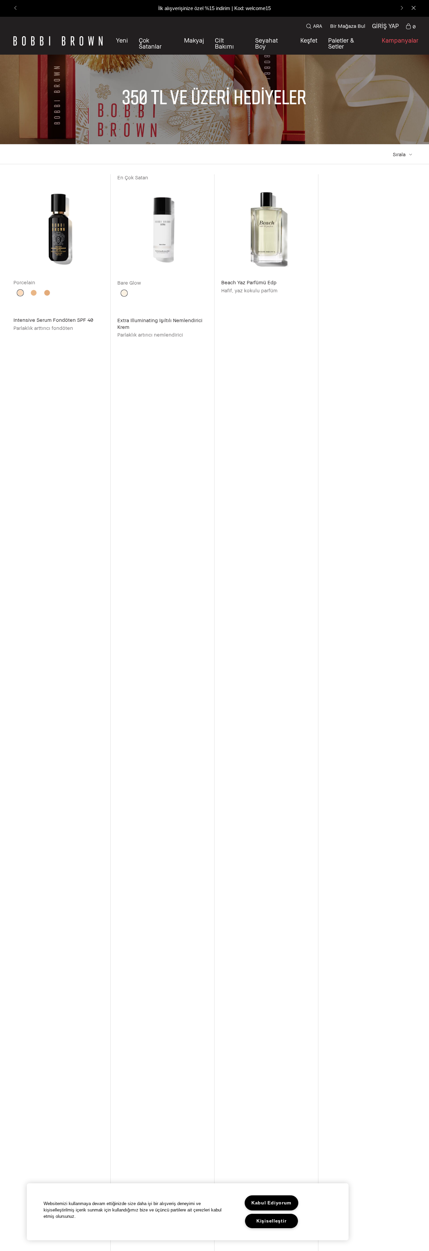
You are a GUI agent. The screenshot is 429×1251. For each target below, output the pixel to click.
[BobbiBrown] (58, 41)
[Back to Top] (408, 945)
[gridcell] (20, 293)
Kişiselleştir (271, 1221)
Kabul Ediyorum (271, 1202)
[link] (411, 26)
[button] (308, 43)
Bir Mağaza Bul (347, 26)
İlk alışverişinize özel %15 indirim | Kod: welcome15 (214, 8)
